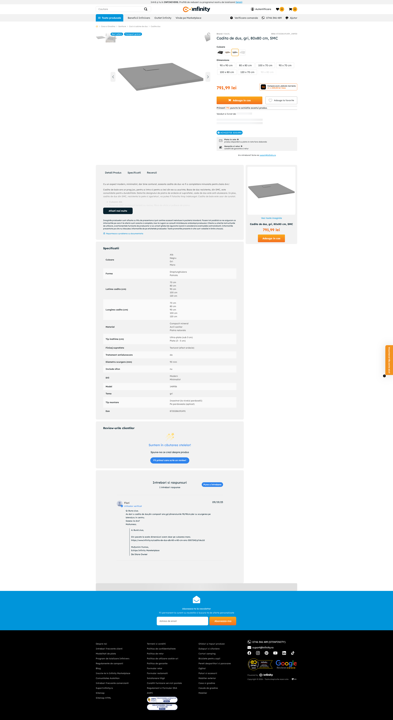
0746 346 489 (274, 17)
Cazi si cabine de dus (138, 26)
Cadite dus (155, 26)
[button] (220, 52)
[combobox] (129, 9)
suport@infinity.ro (268, 155)
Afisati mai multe (118, 210)
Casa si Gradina (108, 26)
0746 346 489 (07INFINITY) (269, 641)
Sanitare (122, 26)
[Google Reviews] (286, 664)
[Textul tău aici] (249, 653)
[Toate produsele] (109, 18)
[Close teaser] (384, 375)
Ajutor (293, 17)
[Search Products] (147, 9)
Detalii (239, 2)
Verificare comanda (246, 17)
